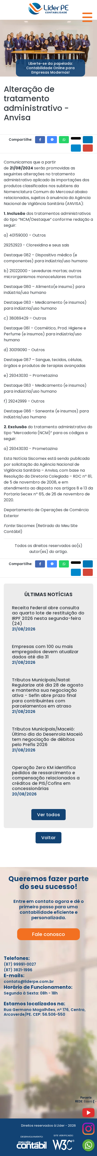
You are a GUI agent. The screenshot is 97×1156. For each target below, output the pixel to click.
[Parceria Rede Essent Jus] (86, 1102)
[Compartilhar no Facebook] (40, 139)
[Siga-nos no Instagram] (88, 1131)
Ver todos (48, 814)
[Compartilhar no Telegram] (76, 148)
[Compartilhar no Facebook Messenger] (52, 139)
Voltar (48, 837)
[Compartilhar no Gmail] (88, 148)
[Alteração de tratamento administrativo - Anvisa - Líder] (48, 8)
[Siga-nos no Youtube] (88, 1115)
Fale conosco (48, 934)
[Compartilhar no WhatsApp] (64, 139)
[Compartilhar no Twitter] (76, 138)
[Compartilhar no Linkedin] (88, 139)
